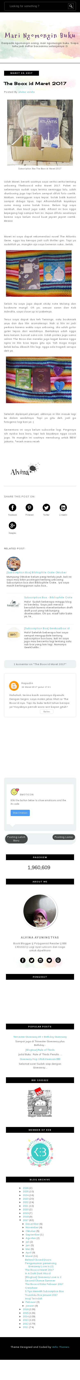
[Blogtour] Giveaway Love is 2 (43, 1277)
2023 (26, 1198)
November (32, 1227)
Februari (31, 1301)
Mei (28, 1248)
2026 (26, 1187)
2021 (26, 1205)
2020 (26, 1209)
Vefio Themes (60, 1346)
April (28, 1252)
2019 (26, 1213)
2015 (26, 1312)
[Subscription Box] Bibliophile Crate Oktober (37, 572)
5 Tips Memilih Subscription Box (44, 1291)
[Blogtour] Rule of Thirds (40, 1049)
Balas (46, 711)
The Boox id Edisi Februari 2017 (44, 1284)
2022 (26, 1202)
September (33, 1234)
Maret (29, 1256)
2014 (26, 1316)
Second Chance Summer (40, 1280)
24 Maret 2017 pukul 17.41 (36, 687)
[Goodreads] (58, 960)
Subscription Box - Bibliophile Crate (48, 597)
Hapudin (27, 683)
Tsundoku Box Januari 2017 (41, 1294)
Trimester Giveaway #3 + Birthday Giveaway (40, 1036)
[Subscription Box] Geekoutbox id (47, 628)
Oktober (31, 1231)
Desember (32, 1223)
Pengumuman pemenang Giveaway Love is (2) (40, 1265)
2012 (26, 1323)
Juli (27, 1241)
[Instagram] (40, 960)
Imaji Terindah (33, 1298)
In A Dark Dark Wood (37, 1273)
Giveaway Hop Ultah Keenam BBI (40, 1059)
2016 (26, 1309)
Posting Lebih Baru (16, 838)
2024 (26, 1195)
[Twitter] (31, 960)
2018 (26, 1216)
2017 (26, 1220)
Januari (30, 1305)
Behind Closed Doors (38, 1259)
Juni (28, 1245)
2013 (26, 1319)
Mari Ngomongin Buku (40, 35)
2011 (26, 1327)
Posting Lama (64, 836)
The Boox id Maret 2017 (39, 1269)
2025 (26, 1191)
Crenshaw (31, 1287)
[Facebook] (22, 960)
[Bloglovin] (49, 960)
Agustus (31, 1238)
